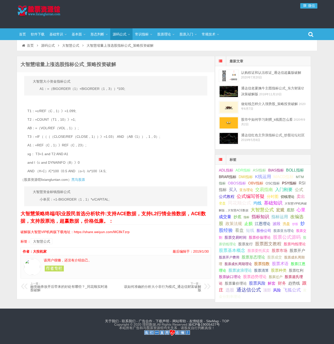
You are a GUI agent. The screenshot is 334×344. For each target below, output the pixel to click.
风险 (277, 290)
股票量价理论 (236, 283)
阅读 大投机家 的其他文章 (54, 268)
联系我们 (128, 321)
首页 (22, 34)
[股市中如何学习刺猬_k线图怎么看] (229, 123)
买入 (233, 189)
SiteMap (212, 321)
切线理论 (287, 197)
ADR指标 (243, 170)
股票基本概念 (232, 250)
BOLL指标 (295, 170)
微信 (311, 6)
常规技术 (208, 34)
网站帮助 (179, 321)
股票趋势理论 (255, 277)
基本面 (77, 34)
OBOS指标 (237, 183)
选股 (229, 290)
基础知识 (273, 202)
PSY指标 (289, 183)
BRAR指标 (227, 177)
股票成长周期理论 (238, 264)
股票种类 (279, 270)
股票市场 (279, 250)
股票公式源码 (287, 237)
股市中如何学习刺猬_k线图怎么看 (267, 119)
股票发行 (245, 244)
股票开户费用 (229, 257)
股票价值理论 (260, 237)
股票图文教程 (268, 243)
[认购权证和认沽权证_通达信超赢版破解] (229, 76)
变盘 (222, 203)
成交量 (225, 216)
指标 (246, 217)
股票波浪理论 (240, 270)
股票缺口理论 (230, 277)
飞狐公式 (292, 290)
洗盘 (286, 224)
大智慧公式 (70, 45)
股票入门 (186, 34)
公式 (299, 189)
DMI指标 (246, 177)
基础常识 (56, 34)
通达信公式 (248, 289)
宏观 (280, 209)
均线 (257, 203)
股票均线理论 (295, 244)
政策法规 (233, 223)
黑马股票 (78, 180)
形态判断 (97, 34)
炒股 (295, 224)
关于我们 (112, 321)
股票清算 (261, 270)
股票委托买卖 (258, 250)
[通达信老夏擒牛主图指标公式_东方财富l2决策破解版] (229, 91)
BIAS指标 (276, 170)
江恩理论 (262, 224)
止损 (248, 223)
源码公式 (119, 34)
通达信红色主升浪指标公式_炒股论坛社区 (273, 135)
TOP (225, 321)
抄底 (237, 217)
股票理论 (164, 34)
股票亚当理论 (283, 231)
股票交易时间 (235, 237)
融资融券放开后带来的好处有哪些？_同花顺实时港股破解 (69, 287)
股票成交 (274, 257)
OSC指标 (273, 183)
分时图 (272, 196)
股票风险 (257, 283)
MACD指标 (283, 176)
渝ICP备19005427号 (204, 324)
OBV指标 (255, 183)
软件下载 (38, 34)
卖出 (301, 196)
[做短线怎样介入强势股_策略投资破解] (229, 107)
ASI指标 (259, 170)
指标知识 (260, 216)
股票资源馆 (48, 13)
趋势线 (294, 283)
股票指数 (262, 264)
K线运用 (263, 176)
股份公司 (263, 230)
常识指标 (142, 34)
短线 (250, 230)
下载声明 (162, 321)
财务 (282, 283)
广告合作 (145, 321)
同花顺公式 (239, 202)
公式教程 (226, 196)
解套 (272, 283)
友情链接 (196, 321)
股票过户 (275, 277)
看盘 (239, 230)
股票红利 (296, 270)
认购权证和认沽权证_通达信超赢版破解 (271, 73)
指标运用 (279, 217)
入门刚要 (284, 189)
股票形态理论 (253, 257)
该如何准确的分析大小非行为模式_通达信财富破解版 (162, 287)
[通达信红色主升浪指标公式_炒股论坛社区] (229, 138)
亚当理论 (246, 190)
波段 (276, 223)
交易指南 (264, 189)
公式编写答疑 (251, 196)
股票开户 (297, 250)
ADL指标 (226, 170)
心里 (301, 209)
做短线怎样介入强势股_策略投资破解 (269, 104)
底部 (290, 210)
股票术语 (280, 263)
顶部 (267, 290)
